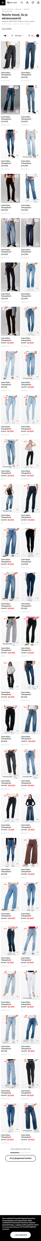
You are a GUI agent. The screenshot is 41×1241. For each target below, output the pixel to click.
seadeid (5, 1229)
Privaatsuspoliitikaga (10, 1227)
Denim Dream (7, 9)
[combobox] (17, 35)
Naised (18, 9)
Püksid (26, 9)
